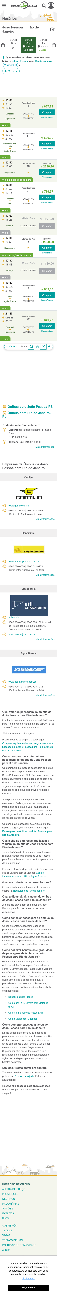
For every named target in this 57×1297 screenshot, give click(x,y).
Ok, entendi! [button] (28, 1287)
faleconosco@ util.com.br (22, 634)
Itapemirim (8, 876)
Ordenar (13, 346)
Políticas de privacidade (19, 1245)
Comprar (47, 112)
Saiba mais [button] (28, 1278)
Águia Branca (38, 876)
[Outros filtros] (50, 346)
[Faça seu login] (51, 5)
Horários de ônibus (16, 1184)
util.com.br (14, 617)
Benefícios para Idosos (20, 996)
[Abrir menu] (4, 5)
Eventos (8, 1213)
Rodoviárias (10, 1203)
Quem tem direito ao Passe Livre (25, 1012)
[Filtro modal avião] (43, 347)
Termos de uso (12, 1240)
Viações (7, 1208)
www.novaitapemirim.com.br (24, 561)
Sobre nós (9, 1225)
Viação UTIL (21, 876)
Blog (5, 1218)
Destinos (8, 1198)
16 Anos (7, 1230)
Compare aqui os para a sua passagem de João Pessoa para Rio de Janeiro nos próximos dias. (28, 746)
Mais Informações (44, 446)
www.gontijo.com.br (19, 505)
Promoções (10, 1194)
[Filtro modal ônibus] (31, 347)
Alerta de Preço (13, 1189)
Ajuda (6, 1250)
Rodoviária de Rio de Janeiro (29, 890)
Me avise (12, 71)
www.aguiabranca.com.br (22, 681)
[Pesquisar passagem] (44, 5)
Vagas (6, 1235)
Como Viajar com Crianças (22, 1018)
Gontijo (40, 872)
